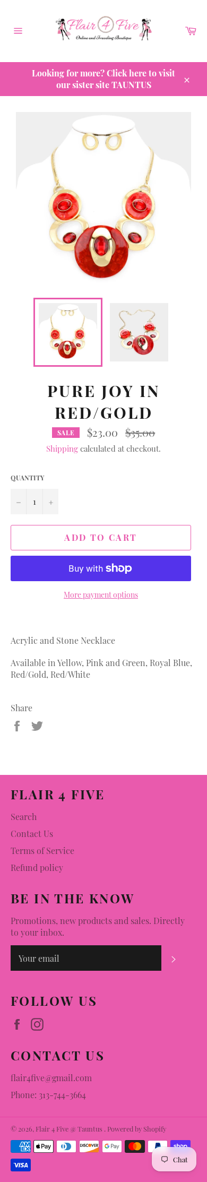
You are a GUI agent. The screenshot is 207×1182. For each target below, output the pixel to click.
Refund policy (37, 867)
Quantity (27, 477)
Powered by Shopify (136, 1128)
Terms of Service (42, 850)
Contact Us (32, 833)
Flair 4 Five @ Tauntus (70, 1128)
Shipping (62, 448)
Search (24, 816)
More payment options (101, 595)
